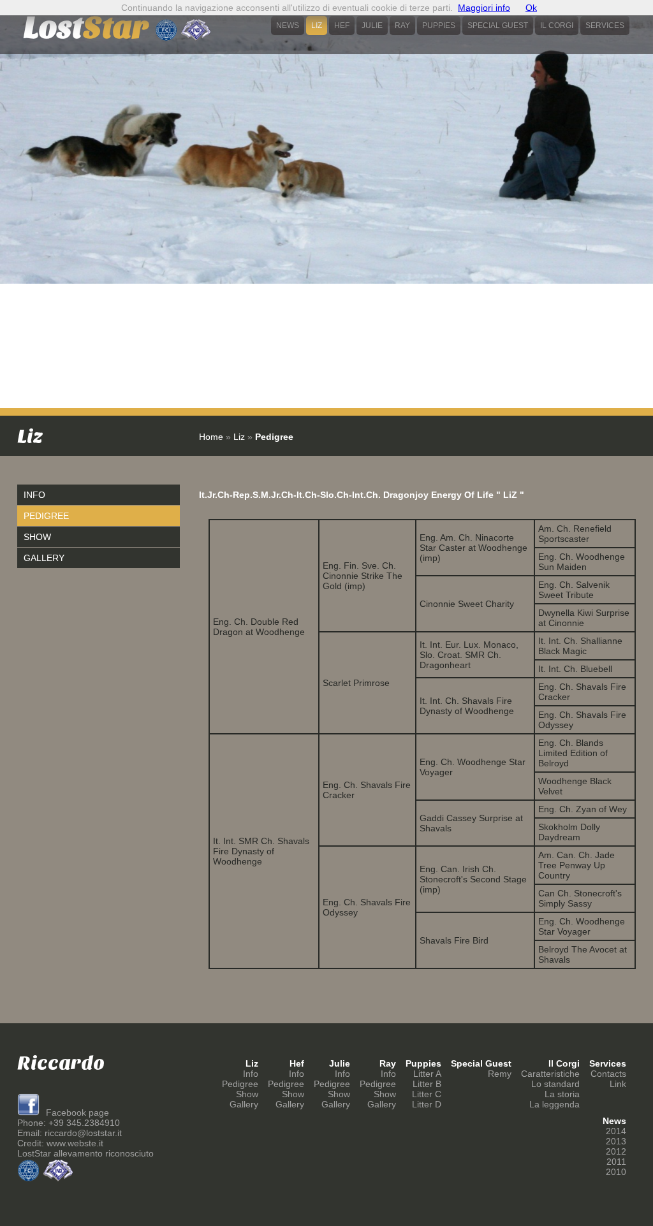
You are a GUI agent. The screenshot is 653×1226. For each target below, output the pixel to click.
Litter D (426, 1104)
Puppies (438, 25)
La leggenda (554, 1104)
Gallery (44, 558)
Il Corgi (556, 25)
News (287, 25)
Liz (316, 25)
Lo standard (555, 1084)
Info (34, 495)
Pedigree (46, 516)
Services (604, 25)
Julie (372, 25)
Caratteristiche (550, 1074)
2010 (616, 1172)
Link (618, 1084)
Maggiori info (484, 8)
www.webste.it (75, 1143)
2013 (616, 1141)
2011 (616, 1162)
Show (37, 537)
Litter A (427, 1074)
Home (211, 437)
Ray (402, 25)
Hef (341, 25)
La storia (562, 1094)
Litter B (427, 1084)
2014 (616, 1131)
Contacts (608, 1074)
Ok (531, 8)
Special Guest (497, 25)
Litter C (426, 1094)
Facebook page (76, 1112)
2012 (616, 1151)
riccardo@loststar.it (83, 1133)
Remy (499, 1074)
